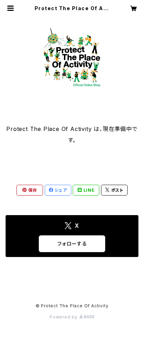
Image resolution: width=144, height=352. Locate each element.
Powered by (64, 317)
